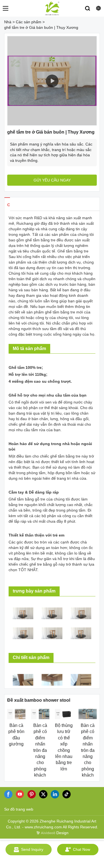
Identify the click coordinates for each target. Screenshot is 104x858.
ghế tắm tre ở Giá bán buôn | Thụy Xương (41, 27)
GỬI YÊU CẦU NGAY (52, 180)
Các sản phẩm (28, 22)
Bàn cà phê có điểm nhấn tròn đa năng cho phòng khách (40, 750)
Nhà (7, 22)
